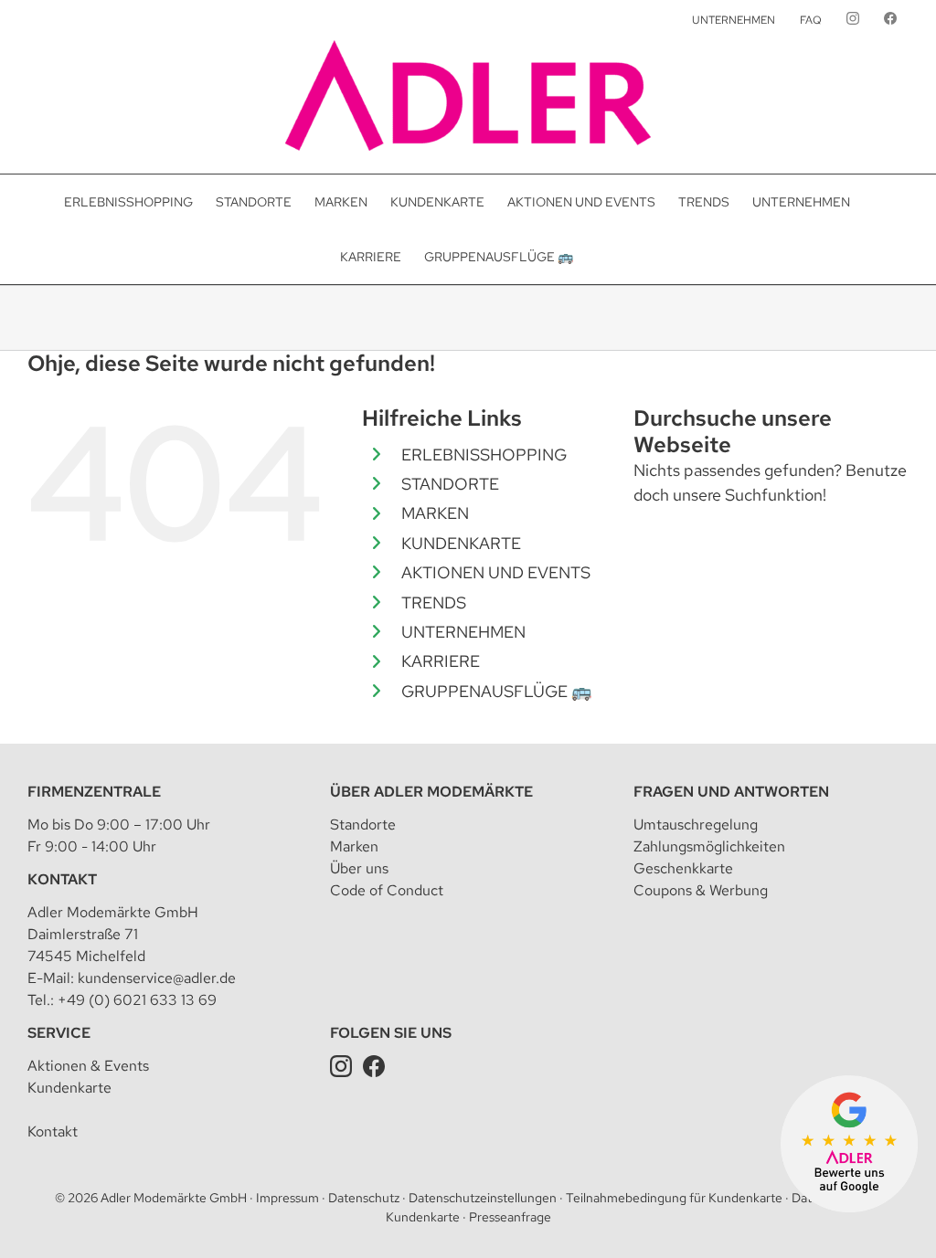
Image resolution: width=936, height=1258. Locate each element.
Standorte (363, 824)
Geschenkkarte (683, 868)
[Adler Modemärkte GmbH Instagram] (341, 1065)
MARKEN (435, 512)
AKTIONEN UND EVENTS (495, 572)
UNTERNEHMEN (463, 631)
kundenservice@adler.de (157, 978)
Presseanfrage (510, 1217)
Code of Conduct (386, 890)
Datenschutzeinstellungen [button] (483, 1197)
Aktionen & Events (88, 1065)
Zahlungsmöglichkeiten (709, 846)
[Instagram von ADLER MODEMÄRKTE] (853, 20)
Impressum (287, 1197)
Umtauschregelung (695, 824)
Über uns (359, 868)
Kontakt (62, 879)
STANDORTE (450, 483)
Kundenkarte (69, 1087)
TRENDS (433, 602)
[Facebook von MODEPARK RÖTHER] (890, 20)
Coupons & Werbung (700, 890)
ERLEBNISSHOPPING (484, 454)
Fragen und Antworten (731, 791)
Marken (354, 846)
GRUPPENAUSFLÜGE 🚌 (496, 691)
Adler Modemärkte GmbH (174, 1197)
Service (58, 1032)
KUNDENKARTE (461, 543)
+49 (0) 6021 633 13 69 (137, 1000)
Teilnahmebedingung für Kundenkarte (674, 1197)
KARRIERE (440, 660)
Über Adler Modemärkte (431, 791)
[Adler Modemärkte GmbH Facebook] (374, 1065)
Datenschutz (363, 1197)
